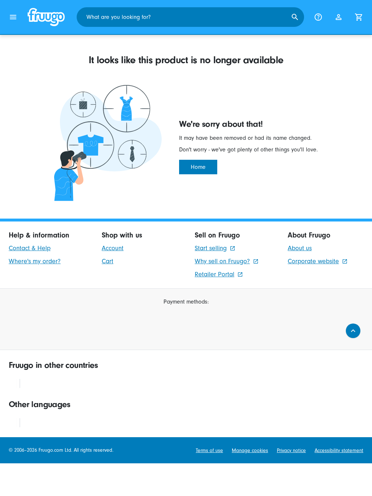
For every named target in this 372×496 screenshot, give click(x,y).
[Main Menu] (13, 17)
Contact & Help (29, 248)
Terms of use (209, 450)
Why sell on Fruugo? (222, 261)
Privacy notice (291, 450)
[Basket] (359, 17)
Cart (107, 261)
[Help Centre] (318, 17)
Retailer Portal (214, 274)
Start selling (211, 248)
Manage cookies (250, 450)
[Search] (295, 17)
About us (300, 248)
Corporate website (313, 261)
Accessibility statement (339, 450)
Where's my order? (35, 261)
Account (113, 248)
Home (198, 167)
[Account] (338, 17)
